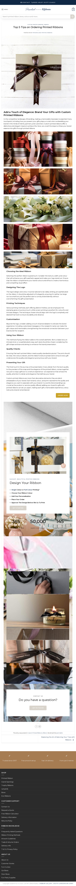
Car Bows (4, 870)
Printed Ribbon (7, 778)
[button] (4, 9)
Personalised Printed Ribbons (42, 32)
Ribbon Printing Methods (10, 835)
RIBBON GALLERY (46, 883)
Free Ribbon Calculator (10, 814)
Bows (3, 792)
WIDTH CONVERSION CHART (63, 883)
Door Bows (5, 874)
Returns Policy (6, 821)
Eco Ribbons (6, 796)
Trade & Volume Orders (10, 842)
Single (13, 490)
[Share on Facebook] (36, 726)
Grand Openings (7, 782)
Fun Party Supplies (8, 878)
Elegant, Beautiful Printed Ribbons (24, 479)
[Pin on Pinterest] (39, 726)
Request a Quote (7, 810)
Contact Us (5, 807)
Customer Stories (7, 863)
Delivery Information (9, 817)
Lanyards (4, 789)
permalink (60, 733)
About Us (4, 860)
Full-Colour (28, 490)
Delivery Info (6, 846)
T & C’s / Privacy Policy (9, 849)
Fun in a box (5, 867)
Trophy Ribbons (7, 785)
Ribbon (46, 24)
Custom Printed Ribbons (35, 24)
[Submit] (72, 16)
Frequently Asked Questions (11, 831)
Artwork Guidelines (8, 839)
